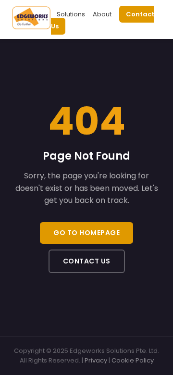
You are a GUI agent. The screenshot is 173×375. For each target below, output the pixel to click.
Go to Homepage (86, 233)
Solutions (71, 14)
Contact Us (87, 261)
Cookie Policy (132, 360)
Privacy (96, 360)
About (102, 14)
